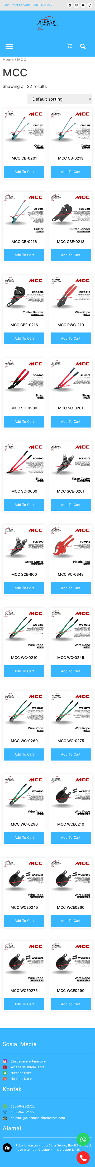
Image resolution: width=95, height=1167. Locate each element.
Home (8, 59)
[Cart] (69, 46)
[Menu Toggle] (9, 46)
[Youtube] (83, 5)
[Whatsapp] (83, 1139)
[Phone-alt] (83, 1157)
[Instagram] (76, 5)
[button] (83, 46)
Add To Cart (24, 172)
